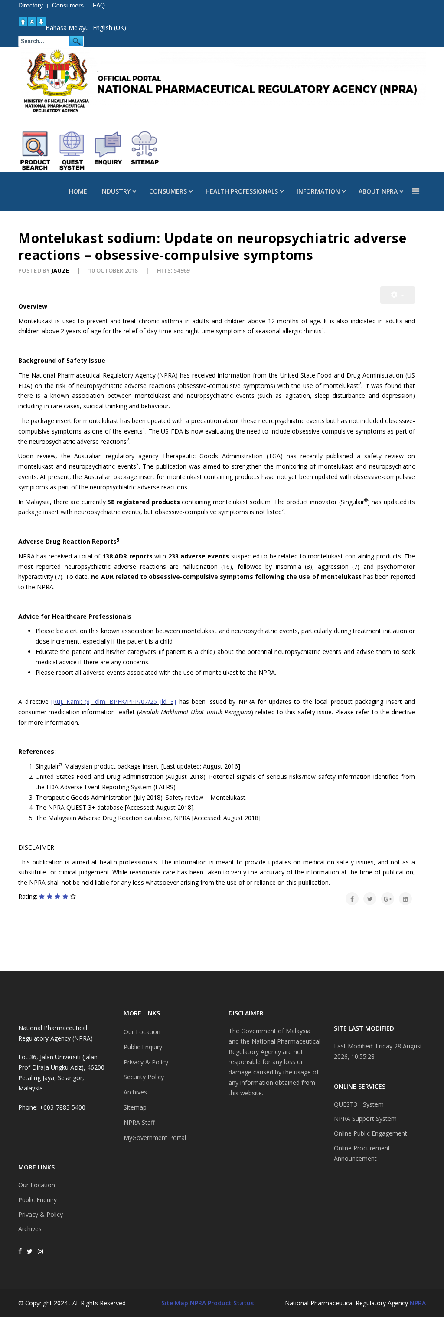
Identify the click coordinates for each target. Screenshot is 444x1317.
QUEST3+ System (359, 1104)
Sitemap (135, 1107)
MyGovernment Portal (155, 1137)
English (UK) (109, 27)
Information (318, 191)
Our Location (36, 1185)
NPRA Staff (139, 1122)
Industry (115, 191)
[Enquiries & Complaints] (108, 151)
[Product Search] (35, 151)
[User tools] (397, 295)
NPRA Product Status (222, 1303)
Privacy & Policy (40, 1214)
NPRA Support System (365, 1118)
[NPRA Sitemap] (144, 151)
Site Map (174, 1303)
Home (78, 191)
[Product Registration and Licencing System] (72, 151)
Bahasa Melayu (67, 27)
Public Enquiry (37, 1199)
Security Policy (144, 1077)
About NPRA (378, 191)
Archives (30, 1229)
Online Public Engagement (370, 1133)
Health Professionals (242, 191)
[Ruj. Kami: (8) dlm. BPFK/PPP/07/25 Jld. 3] (113, 701)
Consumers (168, 191)
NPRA (418, 1303)
